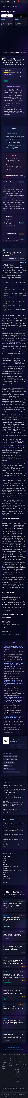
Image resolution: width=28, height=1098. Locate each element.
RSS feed (24, 1057)
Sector (5, 868)
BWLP (17, 20)
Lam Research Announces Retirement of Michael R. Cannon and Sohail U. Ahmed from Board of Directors (13, 975)
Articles (17, 1057)
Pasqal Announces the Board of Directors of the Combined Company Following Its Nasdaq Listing (12, 905)
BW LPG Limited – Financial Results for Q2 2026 (20, 23)
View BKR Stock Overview (14, 746)
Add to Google (24, 1063)
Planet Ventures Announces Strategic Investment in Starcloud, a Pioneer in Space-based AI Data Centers (13, 992)
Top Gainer (21, 901)
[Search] (22, 1)
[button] (14, 1)
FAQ (4, 1064)
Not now (22, 258)
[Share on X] (18, 262)
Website (5, 872)
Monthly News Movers (17, 1064)
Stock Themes (17, 1072)
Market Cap (6, 856)
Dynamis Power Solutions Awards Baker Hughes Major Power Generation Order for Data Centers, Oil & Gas (13, 804)
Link (4, 874)
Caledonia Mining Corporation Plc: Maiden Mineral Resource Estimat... (6, 24)
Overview (4, 52)
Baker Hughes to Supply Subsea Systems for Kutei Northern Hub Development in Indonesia (14, 797)
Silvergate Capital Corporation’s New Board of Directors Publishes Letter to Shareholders (13, 1008)
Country (5, 876)
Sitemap (4, 1068)
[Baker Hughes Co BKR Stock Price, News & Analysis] (6, 740)
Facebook (23, 1059)
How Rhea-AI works (16, 243)
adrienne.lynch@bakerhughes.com (11, 634)
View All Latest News (13, 1047)
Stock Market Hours (17, 1081)
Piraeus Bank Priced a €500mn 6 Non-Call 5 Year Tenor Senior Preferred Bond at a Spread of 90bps (13, 1036)
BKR (14, 269)
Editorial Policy (4, 1061)
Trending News (8, 12)
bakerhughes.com (7, 610)
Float (4, 860)
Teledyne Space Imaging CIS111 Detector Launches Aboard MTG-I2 (13, 934)
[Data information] (14, 854)
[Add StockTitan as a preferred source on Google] (25, 262)
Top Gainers (17, 1059)
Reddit (23, 1061)
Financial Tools (17, 1077)
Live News (17, 1074)
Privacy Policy (11, 1064)
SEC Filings (23, 52)
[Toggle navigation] (25, 1)
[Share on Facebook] (23, 262)
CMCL (3, 20)
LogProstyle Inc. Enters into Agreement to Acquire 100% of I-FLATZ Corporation (13, 919)
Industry (5, 864)
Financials (11, 52)
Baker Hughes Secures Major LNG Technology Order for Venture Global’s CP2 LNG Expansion (13, 811)
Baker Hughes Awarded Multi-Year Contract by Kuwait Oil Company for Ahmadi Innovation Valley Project (14, 791)
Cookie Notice (10, 1061)
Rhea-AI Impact (8, 70)
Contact (4, 1059)
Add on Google (13, 258)
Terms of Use (11, 1057)
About (4, 1057)
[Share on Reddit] (21, 262)
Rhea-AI (4, 1066)
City (4, 880)
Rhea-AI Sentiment (9, 74)
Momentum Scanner (17, 1068)
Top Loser (21, 915)
